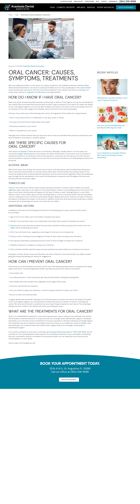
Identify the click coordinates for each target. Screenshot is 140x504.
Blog (16, 15)
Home (11, 15)
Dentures (13, 225)
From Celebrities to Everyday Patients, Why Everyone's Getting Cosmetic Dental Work (111, 155)
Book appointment (69, 380)
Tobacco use (13, 188)
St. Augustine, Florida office (35, 92)
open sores (17, 122)
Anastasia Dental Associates (33, 66)
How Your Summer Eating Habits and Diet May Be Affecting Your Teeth (111, 126)
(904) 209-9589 (79, 332)
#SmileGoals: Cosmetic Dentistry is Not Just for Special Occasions (112, 99)
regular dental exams (26, 154)
